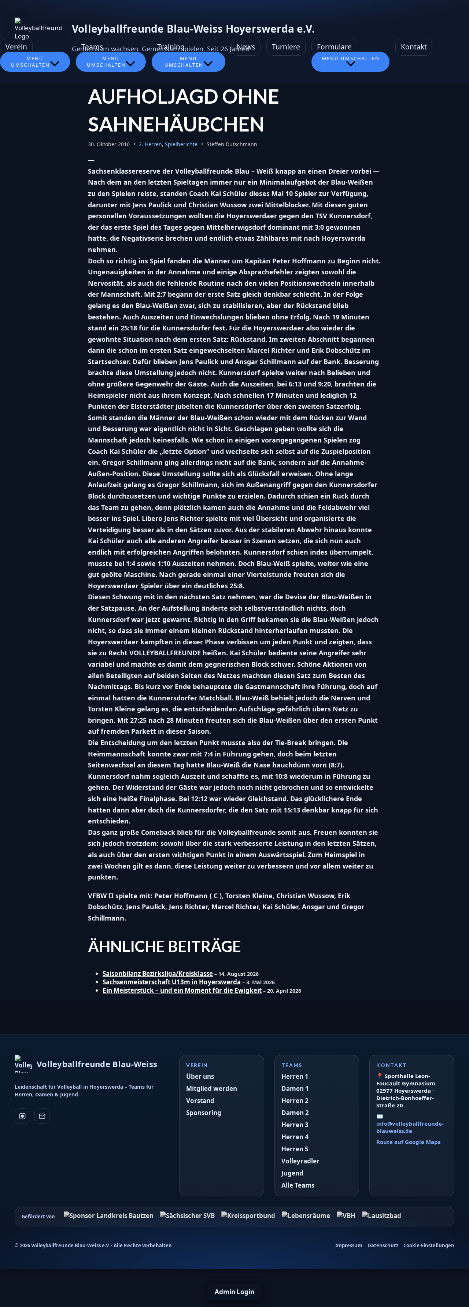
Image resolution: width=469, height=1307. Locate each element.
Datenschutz (383, 1245)
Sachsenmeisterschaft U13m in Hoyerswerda (172, 982)
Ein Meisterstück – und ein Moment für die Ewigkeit (182, 990)
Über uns (200, 1076)
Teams (92, 47)
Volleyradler (300, 1161)
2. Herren (150, 144)
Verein (16, 47)
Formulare (334, 47)
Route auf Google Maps (408, 1141)
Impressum (348, 1245)
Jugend (292, 1173)
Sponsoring (203, 1112)
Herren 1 (295, 1076)
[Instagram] (22, 1116)
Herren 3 (295, 1125)
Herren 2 (295, 1100)
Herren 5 (295, 1149)
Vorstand (200, 1100)
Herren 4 (295, 1137)
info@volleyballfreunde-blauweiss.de (410, 1127)
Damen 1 (295, 1088)
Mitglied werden (211, 1088)
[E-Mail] (42, 1116)
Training (171, 47)
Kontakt (414, 47)
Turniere (286, 47)
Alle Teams (297, 1185)
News (246, 47)
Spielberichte (181, 144)
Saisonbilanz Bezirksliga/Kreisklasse (158, 973)
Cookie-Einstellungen (428, 1245)
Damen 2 (295, 1112)
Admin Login (234, 1292)
